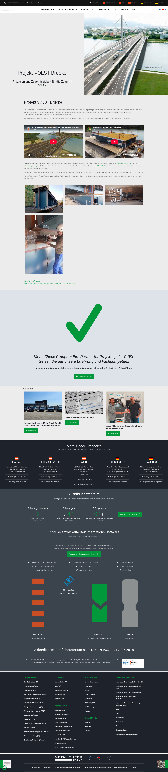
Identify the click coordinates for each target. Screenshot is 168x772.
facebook (88, 722)
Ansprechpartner (60, 710)
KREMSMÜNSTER (50, 462)
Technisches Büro (60, 735)
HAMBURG (151, 462)
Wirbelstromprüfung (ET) (32, 736)
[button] (4, 767)
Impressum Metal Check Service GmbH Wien (128, 687)
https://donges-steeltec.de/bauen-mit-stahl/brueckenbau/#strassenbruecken (50, 283)
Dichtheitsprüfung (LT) (31, 682)
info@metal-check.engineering (153, 482)
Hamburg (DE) (59, 698)
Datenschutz (120, 717)
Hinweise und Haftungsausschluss (127, 734)
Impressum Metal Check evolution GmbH (129, 692)
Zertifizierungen (90, 707)
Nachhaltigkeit (90, 703)
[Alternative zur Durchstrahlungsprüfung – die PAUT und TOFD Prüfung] (162, 764)
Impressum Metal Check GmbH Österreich (129, 682)
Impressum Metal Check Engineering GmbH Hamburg (128, 704)
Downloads (88, 698)
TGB (117, 713)
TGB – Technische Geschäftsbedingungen (97, 767)
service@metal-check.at (86, 484)
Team (87, 690)
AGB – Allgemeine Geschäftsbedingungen (67, 767)
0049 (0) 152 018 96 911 (152, 477)
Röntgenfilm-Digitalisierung (64, 727)
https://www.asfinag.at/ (32, 281)
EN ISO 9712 (101, 166)
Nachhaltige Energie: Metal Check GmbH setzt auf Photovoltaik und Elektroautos (42, 424)
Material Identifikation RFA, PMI (34, 703)
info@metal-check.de (119, 482)
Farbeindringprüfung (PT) (32, 686)
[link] (16, 458)
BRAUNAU (16, 462)
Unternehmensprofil (91, 682)
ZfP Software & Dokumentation (65, 747)
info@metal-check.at (18, 482)
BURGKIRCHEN (118, 462)
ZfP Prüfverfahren (60, 743)
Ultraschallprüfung (30, 166)
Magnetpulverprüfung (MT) (32, 698)
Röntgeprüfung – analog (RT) (33, 707)
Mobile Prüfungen (60, 718)
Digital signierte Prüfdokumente (79, 417)
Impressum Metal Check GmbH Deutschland (126, 698)
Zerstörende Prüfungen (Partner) (34, 740)
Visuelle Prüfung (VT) (31, 728)
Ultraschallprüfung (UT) (31, 715)
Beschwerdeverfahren (123, 726)
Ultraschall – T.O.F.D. (30, 719)
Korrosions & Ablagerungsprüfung (35, 694)
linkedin (87, 731)
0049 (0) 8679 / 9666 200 (119, 477)
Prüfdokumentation (61, 722)
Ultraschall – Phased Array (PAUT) (35, 723)
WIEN (84, 462)
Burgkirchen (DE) (38, 521)
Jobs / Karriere (90, 694)
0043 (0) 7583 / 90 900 (52, 477)
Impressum (36, 767)
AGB (117, 709)
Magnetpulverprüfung (123, 163)
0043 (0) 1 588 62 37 (85, 479)
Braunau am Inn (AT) (61, 690)
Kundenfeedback (121, 730)
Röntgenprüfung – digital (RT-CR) (34, 711)
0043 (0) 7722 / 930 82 (18, 477)
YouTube (88, 727)
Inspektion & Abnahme (62, 714)
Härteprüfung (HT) (30, 690)
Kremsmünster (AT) (38, 518)
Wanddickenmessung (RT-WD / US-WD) (36, 732)
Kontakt (87, 711)
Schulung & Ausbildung (62, 731)
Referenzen (88, 686)
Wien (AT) (58, 686)
